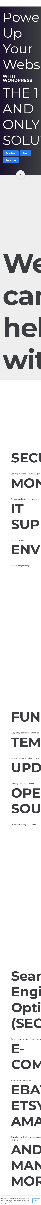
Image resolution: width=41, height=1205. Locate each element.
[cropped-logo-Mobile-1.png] (4, 3)
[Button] (20, 174)
